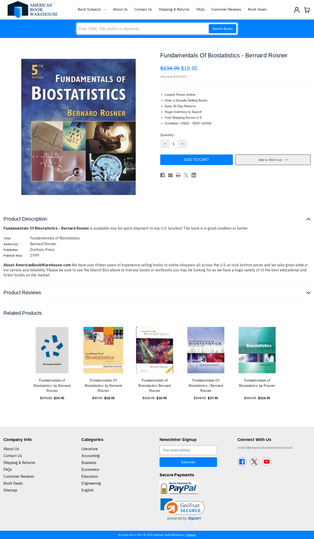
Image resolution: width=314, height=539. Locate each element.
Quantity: (167, 135)
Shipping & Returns (174, 9)
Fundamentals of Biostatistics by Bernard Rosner (52, 385)
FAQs (200, 9)
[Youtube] (267, 461)
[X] (186, 175)
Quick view (52, 350)
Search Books (222, 29)
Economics (90, 469)
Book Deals (257, 9)
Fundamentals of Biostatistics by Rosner (257, 382)
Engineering (91, 483)
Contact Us (143, 9)
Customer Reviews (226, 9)
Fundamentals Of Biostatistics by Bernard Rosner (103, 385)
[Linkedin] (193, 175)
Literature (89, 448)
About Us (120, 9)
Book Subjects (90, 9)
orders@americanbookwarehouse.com (265, 448)
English (87, 490)
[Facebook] (162, 175)
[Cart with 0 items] (307, 9)
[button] (183, 509)
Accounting (90, 455)
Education (89, 476)
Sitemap (10, 490)
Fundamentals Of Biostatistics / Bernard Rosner (206, 385)
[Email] (170, 175)
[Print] (178, 175)
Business (88, 462)
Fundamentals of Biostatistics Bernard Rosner (154, 385)
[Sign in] (296, 9)
